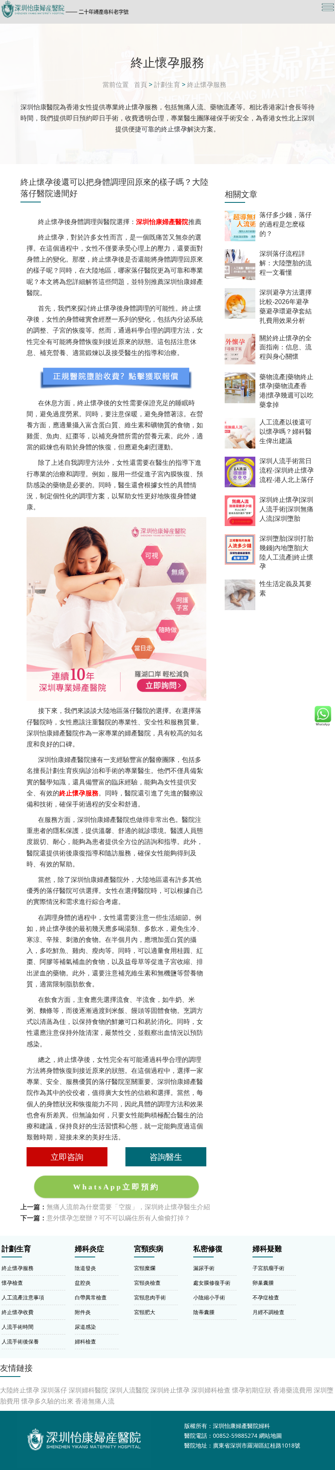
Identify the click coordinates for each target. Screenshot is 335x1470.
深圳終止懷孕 (170, 1390)
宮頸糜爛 (144, 1268)
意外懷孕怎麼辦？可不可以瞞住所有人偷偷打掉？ (118, 1217)
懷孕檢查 (12, 1282)
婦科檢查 (85, 1341)
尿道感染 (85, 1326)
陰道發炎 (85, 1268)
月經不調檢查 (268, 1312)
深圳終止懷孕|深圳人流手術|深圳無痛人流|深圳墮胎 (286, 509)
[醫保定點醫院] (117, 9)
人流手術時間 (18, 1326)
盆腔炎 (83, 1282)
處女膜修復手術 (211, 1282)
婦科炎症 (89, 1249)
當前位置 (116, 84)
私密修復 (208, 1249)
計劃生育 (167, 84)
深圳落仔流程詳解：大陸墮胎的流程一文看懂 (285, 263)
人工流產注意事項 (23, 1297)
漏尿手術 (203, 1268)
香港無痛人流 (94, 1401)
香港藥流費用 (292, 1390)
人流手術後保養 (20, 1341)
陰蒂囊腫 (203, 1312)
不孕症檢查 (265, 1297)
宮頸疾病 (148, 1249)
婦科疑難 (267, 1249)
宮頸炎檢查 (147, 1282)
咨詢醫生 (166, 1156)
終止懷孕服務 (206, 84)
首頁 (140, 84)
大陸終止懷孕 (19, 1390)
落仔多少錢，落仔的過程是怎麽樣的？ (285, 224)
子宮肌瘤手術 (268, 1268)
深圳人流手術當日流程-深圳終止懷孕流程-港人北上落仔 (286, 470)
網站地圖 (270, 1435)
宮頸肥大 (144, 1312)
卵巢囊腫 (263, 1282)
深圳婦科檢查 (210, 1390)
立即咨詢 (67, 1156)
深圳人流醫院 (129, 1390)
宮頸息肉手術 (150, 1297)
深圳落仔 (54, 1390)
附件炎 (83, 1312)
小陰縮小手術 (209, 1297)
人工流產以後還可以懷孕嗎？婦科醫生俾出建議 (285, 431)
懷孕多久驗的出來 (47, 1401)
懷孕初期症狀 (251, 1390)
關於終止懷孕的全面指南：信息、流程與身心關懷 (285, 347)
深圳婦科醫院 (88, 1390)
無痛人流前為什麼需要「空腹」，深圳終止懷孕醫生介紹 (128, 1206)
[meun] (328, 7)
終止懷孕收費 (18, 1312)
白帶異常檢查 (91, 1297)
